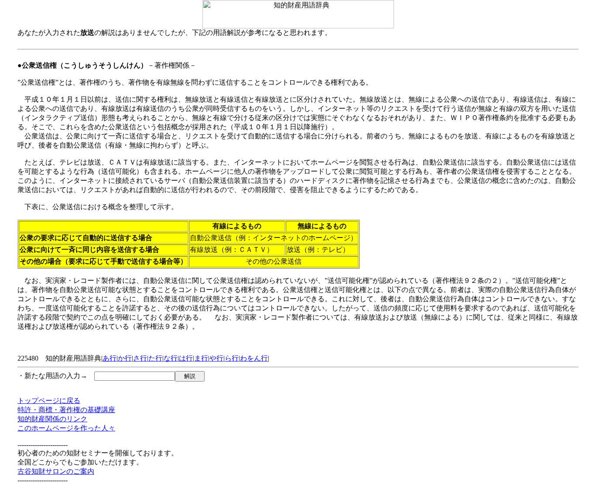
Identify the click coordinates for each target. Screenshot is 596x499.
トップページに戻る (48, 400)
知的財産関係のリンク (52, 419)
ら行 (232, 358)
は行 (186, 358)
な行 (171, 358)
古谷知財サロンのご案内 (55, 471)
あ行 (109, 358)
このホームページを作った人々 (66, 428)
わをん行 (254, 358)
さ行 (140, 358)
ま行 (201, 358)
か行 (125, 358)
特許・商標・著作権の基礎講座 (66, 409)
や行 (216, 358)
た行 (155, 358)
